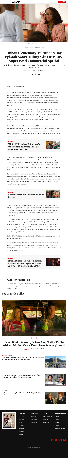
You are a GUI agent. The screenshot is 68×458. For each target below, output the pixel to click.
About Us (21, 416)
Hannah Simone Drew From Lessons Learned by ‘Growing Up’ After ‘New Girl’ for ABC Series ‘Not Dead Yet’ (25, 263)
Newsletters (22, 431)
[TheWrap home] (13, 2)
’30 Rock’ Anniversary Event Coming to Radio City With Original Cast (22, 394)
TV (43, 47)
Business (4, 355)
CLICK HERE (20, 248)
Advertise (21, 419)
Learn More (34, 422)
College (57, 419)
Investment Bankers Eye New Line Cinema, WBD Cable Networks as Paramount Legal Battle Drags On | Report (23, 358)
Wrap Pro (34, 413)
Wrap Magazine (60, 413)
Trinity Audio (16, 86)
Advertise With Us (60, 428)
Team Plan (34, 419)
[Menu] (4, 2)
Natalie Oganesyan (25, 70)
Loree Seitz (27, 349)
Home (26, 47)
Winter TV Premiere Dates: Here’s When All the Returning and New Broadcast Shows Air (24, 147)
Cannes (57, 416)
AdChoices (46, 422)
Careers (21, 425)
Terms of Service (47, 416)
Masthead (21, 428)
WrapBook (21, 434)
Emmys (57, 422)
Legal (45, 413)
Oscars (57, 425)
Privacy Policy (47, 419)
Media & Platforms (35, 47)
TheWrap (22, 413)
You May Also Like (13, 293)
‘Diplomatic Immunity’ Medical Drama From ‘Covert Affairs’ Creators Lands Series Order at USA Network (21, 376)
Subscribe (61, 1)
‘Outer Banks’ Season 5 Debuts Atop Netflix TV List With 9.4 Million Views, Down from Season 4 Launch (34, 344)
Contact (21, 422)
